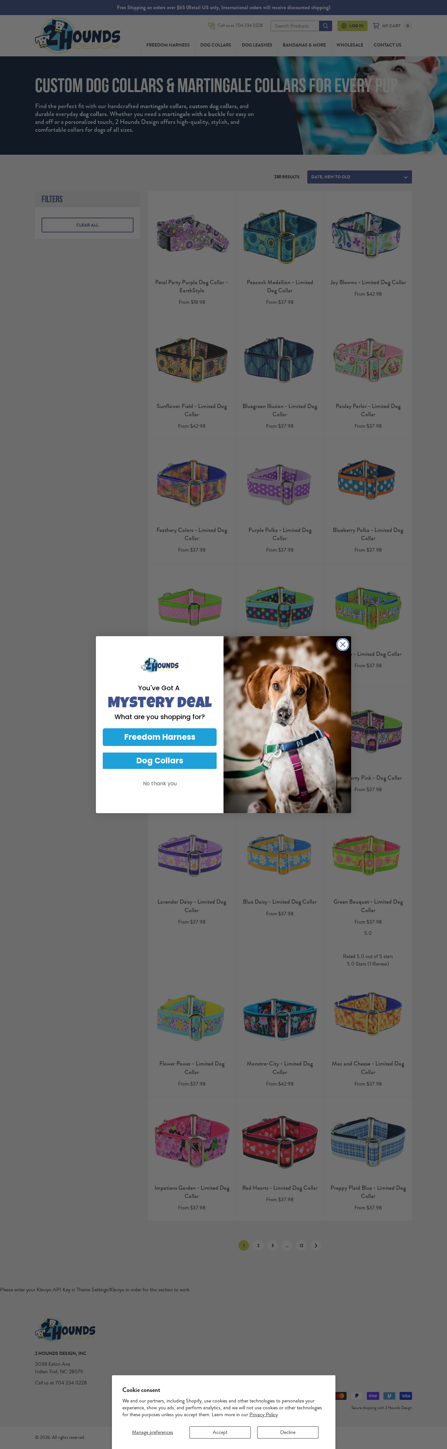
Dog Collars (159, 760)
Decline (287, 1432)
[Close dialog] (343, 644)
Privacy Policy (263, 1414)
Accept (220, 1432)
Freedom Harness (159, 737)
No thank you (160, 783)
